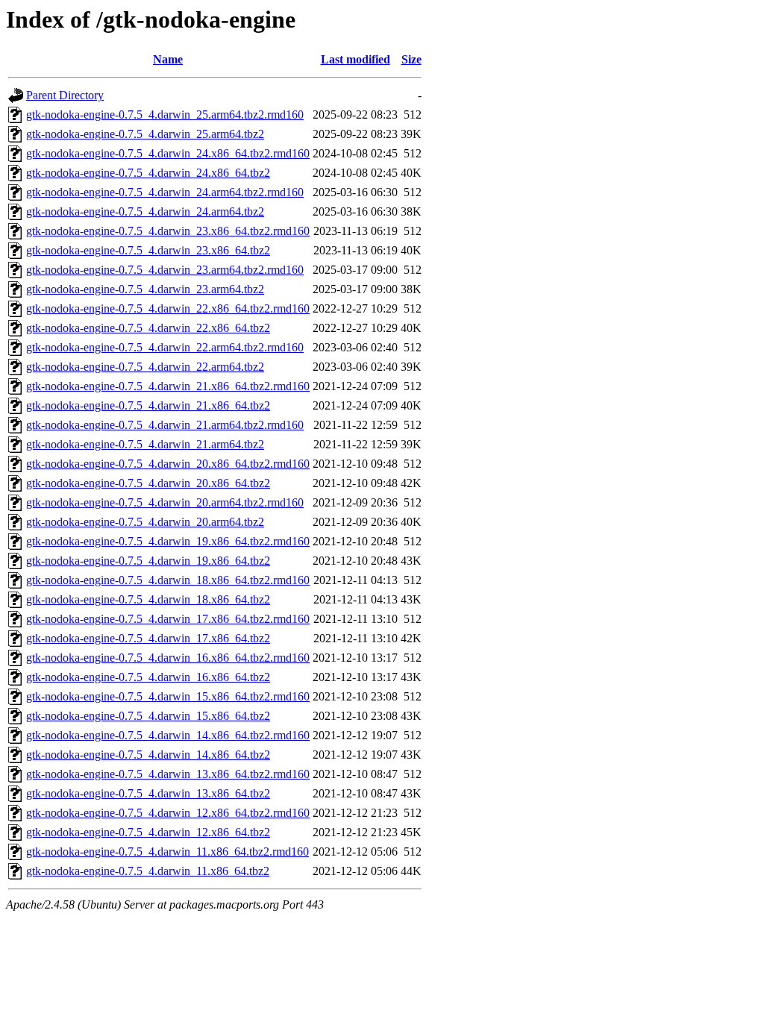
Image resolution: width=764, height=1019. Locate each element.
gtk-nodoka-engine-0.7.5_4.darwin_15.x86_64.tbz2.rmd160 (168, 696)
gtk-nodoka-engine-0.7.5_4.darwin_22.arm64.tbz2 (145, 366)
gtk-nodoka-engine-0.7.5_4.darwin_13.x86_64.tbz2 (148, 793)
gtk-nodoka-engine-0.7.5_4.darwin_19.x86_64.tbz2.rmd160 (168, 541)
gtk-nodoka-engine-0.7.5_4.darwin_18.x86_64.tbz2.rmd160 (168, 580)
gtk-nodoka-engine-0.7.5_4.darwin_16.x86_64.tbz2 (148, 677)
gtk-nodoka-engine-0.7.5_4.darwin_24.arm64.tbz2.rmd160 (165, 192)
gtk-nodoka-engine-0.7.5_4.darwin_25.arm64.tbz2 (145, 134)
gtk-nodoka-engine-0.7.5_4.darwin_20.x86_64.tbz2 (148, 483)
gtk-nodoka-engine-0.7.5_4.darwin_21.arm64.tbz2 (145, 444)
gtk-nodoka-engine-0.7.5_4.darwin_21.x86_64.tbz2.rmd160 (168, 386)
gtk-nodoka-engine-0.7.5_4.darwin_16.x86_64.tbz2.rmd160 (168, 657)
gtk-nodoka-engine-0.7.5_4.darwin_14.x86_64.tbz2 (148, 754)
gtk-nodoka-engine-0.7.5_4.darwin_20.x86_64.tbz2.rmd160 (168, 463)
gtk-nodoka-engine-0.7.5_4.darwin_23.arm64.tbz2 (145, 289)
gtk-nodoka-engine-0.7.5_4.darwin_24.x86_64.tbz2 (148, 172)
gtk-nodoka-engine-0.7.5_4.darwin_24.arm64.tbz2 (145, 211)
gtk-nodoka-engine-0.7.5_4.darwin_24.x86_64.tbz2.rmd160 (168, 153)
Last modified (355, 59)
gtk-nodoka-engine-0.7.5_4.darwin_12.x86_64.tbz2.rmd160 (168, 812)
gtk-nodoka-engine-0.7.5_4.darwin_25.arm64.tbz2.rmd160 (165, 114)
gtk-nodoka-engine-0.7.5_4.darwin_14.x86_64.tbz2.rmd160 (168, 735)
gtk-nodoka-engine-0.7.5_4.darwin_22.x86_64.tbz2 (148, 328)
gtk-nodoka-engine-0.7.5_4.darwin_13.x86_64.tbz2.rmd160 (168, 774)
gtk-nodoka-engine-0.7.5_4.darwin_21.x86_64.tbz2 (148, 405)
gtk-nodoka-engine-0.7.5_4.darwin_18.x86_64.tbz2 (148, 599)
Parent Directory (65, 95)
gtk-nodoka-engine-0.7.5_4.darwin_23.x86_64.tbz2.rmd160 (168, 231)
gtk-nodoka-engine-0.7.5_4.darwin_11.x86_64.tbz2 (147, 871)
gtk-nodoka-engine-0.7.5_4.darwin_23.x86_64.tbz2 (148, 250)
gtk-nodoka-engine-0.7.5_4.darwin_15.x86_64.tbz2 (148, 715)
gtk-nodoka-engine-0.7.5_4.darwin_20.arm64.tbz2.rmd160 (165, 502)
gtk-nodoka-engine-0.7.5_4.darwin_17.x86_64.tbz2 (148, 638)
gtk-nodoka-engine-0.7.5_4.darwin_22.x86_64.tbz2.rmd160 (168, 308)
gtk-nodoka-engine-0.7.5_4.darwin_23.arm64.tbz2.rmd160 (165, 269)
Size (411, 59)
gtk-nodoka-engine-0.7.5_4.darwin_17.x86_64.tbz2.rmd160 (168, 618)
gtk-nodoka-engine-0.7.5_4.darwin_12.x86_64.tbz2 (148, 832)
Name (168, 59)
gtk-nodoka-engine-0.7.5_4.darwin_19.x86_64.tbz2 (148, 560)
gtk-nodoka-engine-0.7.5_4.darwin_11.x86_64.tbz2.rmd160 (167, 851)
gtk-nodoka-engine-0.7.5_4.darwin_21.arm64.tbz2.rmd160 (165, 424)
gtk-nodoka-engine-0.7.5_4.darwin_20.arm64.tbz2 (145, 521)
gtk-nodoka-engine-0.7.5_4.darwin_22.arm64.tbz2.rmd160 (165, 347)
